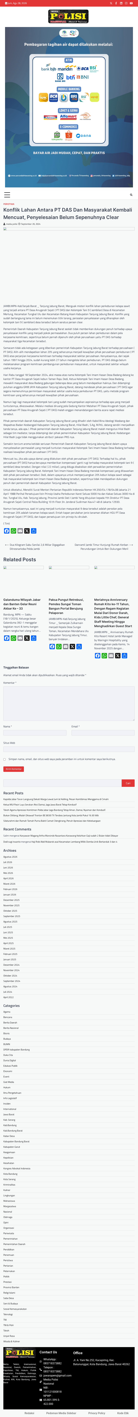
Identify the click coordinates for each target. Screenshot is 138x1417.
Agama (6, 1011)
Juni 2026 (8, 867)
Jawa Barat (8, 1114)
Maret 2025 (9, 948)
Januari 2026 (9, 894)
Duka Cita (8, 1055)
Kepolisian (8, 1157)
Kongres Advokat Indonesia (16, 1168)
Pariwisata (8, 1233)
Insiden (7, 1103)
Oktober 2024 (10, 975)
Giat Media (8, 1082)
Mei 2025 (8, 937)
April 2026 (8, 878)
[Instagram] (126, 3)
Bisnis (6, 1033)
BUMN (6, 1044)
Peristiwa (8, 204)
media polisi (11, 224)
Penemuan (8, 1255)
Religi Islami (9, 1292)
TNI (5, 1319)
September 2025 (11, 916)
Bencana (7, 1017)
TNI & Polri (8, 1325)
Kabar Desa (9, 1136)
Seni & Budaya (10, 1303)
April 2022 (8, 997)
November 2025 (11, 905)
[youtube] (131, 3)
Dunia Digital (9, 1060)
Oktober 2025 (10, 910)
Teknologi (8, 1314)
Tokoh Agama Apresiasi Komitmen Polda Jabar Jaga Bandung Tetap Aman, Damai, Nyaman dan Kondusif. (54, 810)
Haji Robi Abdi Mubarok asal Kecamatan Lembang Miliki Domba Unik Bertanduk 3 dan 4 (74, 841)
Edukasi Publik (10, 1065)
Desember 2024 (11, 965)
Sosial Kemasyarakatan (15, 1309)
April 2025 (8, 943)
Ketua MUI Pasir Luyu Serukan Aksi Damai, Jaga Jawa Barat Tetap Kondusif (40, 804)
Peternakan (9, 1271)
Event (6, 1076)
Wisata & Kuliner (11, 1341)
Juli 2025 (7, 927)
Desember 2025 (11, 900)
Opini (5, 1222)
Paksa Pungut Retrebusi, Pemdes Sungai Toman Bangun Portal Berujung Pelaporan (66, 606)
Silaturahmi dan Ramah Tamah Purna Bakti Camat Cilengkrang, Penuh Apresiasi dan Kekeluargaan (52, 820)
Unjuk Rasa (9, 1336)
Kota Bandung (10, 1174)
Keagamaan (9, 1152)
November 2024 (11, 970)
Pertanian (8, 1265)
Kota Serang (9, 1179)
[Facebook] (116, 3)
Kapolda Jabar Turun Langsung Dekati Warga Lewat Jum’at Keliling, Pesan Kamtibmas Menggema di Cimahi (56, 799)
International (9, 1109)
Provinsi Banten (11, 1287)
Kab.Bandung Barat (13, 1130)
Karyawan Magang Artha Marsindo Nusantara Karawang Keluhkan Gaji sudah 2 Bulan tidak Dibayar (69, 835)
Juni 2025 (8, 932)
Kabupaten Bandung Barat (16, 1141)
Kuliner (6, 1190)
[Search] (131, 194)
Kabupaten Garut (11, 1147)
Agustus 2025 (10, 921)
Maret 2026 (9, 883)
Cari (128, 783)
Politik (6, 1276)
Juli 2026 (7, 862)
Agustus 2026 (10, 856)
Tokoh (6, 1330)
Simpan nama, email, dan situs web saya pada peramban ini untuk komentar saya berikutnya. (62, 759)
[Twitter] (111, 3)
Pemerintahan (10, 1238)
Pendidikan (8, 1249)
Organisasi (8, 1228)
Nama (7, 726)
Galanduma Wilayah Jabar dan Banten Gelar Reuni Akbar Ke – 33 (22, 604)
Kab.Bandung (9, 1125)
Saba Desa (8, 1298)
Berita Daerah (10, 1022)
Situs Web (9, 743)
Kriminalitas (9, 1184)
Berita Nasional (11, 1028)
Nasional (7, 1211)
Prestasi (7, 1282)
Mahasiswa (9, 1201)
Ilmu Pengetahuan (12, 1092)
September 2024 (11, 981)
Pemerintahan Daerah (14, 1244)
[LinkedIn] (121, 3)
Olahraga (7, 1217)
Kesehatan (8, 1163)
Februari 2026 (10, 889)
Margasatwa (9, 1206)
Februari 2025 (10, 954)
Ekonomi (7, 1071)
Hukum (6, 1087)
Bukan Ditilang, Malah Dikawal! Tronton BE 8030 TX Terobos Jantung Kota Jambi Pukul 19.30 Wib (51, 815)
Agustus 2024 (10, 986)
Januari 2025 (9, 959)
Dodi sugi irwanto (12, 841)
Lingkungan (9, 1195)
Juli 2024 (7, 992)
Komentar (9, 683)
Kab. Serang (9, 1120)
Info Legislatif (10, 1098)
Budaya (7, 1038)
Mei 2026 (8, 873)
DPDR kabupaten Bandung (16, 1049)
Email (76, 726)
